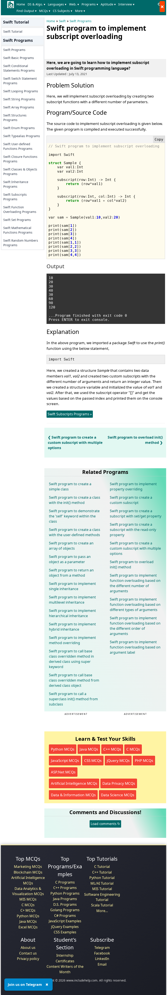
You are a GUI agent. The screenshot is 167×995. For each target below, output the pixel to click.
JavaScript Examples (65, 921)
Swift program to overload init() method (132, 564)
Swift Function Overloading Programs (19, 209)
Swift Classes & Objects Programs (20, 171)
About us (28, 947)
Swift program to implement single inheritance (72, 586)
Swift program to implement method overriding (72, 640)
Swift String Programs (19, 99)
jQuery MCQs (118, 760)
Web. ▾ (74, 4)
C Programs (65, 882)
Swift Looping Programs (20, 91)
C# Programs (65, 915)
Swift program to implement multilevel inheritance (72, 600)
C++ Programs (65, 887)
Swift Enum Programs (19, 128)
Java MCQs (89, 749)
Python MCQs (62, 749)
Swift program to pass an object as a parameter (70, 559)
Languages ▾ (57, 4)
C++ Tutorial (102, 872)
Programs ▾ (90, 4)
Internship (64, 955)
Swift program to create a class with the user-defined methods (74, 532)
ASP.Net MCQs (63, 771)
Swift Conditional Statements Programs (19, 68)
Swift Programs (14, 50)
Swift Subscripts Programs (15, 196)
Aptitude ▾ (108, 4)
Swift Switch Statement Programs (20, 80)
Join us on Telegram (25, 984)
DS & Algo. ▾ (36, 4)
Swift (62, 21)
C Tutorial (102, 866)
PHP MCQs (144, 760)
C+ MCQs (27, 910)
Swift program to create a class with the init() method (74, 500)
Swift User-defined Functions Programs (17, 146)
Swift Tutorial (12, 31)
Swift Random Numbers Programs (20, 242)
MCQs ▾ (44, 11)
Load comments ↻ (105, 823)
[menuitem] (21, 4)
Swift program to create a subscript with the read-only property (133, 529)
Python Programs (65, 893)
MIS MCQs (28, 899)
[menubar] (85, 7)
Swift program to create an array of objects (71, 546)
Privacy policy (28, 958)
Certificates (65, 961)
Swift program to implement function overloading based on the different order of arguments (135, 626)
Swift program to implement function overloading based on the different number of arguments (135, 583)
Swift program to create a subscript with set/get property (135, 513)
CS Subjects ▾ (62, 11)
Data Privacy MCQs (118, 783)
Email (102, 964)
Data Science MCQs (117, 794)
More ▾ (80, 11)
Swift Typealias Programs (21, 136)
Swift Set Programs (17, 220)
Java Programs (65, 898)
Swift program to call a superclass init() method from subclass (73, 699)
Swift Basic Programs (18, 58)
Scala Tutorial (102, 905)
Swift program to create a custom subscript (131, 500)
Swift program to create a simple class (70, 487)
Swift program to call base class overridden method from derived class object (74, 680)
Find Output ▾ (27, 11)
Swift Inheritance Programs (15, 184)
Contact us (28, 953)
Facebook (102, 953)
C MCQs (133, 749)
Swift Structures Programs (15, 117)
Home (21, 4)
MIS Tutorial (102, 888)
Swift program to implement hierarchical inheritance (72, 613)
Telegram (102, 947)
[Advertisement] (97, 48)
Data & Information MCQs (73, 794)
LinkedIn (102, 958)
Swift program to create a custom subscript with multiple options (75, 442)
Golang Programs (65, 909)
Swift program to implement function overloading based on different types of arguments (135, 604)
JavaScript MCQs (65, 760)
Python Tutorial (102, 877)
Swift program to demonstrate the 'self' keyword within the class (74, 516)
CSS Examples (65, 932)
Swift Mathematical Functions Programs (17, 230)
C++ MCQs (112, 749)
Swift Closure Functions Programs (20, 159)
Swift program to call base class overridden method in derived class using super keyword (71, 659)
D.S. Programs (65, 904)
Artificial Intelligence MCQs (74, 783)
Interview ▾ (126, 4)
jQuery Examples (65, 926)
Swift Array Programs (18, 107)
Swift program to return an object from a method (71, 573)
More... (102, 910)
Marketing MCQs (28, 866)
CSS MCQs (93, 760)
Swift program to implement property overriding (133, 487)
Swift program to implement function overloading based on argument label (135, 647)
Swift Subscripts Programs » (70, 414)
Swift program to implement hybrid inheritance (72, 627)
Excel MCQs (28, 927)
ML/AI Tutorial (102, 883)
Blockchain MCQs (28, 872)
